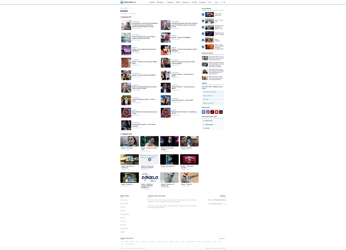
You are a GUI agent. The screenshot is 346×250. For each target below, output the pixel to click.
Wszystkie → (222, 238)
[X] (221, 112)
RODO (224, 248)
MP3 (178, 2)
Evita (122, 241)
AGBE (126, 241)
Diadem (171, 241)
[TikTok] (212, 112)
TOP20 (195, 2)
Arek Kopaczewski (190, 241)
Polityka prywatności (217, 248)
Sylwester (123, 221)
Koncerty (187, 2)
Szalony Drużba (207, 241)
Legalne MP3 (124, 228)
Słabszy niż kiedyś (208, 103)
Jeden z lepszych (208, 95)
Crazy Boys (152, 241)
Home (153, 2)
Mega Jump (144, 241)
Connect (137, 241)
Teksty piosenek (125, 214)
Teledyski (171, 2)
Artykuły (161, 2)
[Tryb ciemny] (224, 2)
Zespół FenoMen (130, 244)
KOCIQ (131, 241)
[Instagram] (208, 112)
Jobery (182, 241)
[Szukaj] (221, 2)
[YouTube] (216, 112)
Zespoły (203, 2)
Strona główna (124, 8)
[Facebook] (203, 112)
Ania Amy (165, 241)
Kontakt (207, 128)
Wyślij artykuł (208, 120)
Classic (177, 241)
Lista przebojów (206, 8)
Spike (122, 244)
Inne (217, 2)
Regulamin (208, 248)
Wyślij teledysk (209, 124)
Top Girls (159, 241)
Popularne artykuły (207, 53)
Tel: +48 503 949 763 (217, 203)
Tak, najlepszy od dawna (210, 92)
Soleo (214, 241)
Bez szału (205, 99)
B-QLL (219, 241)
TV (210, 2)
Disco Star (123, 224)
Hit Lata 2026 (124, 203)
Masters (199, 241)
